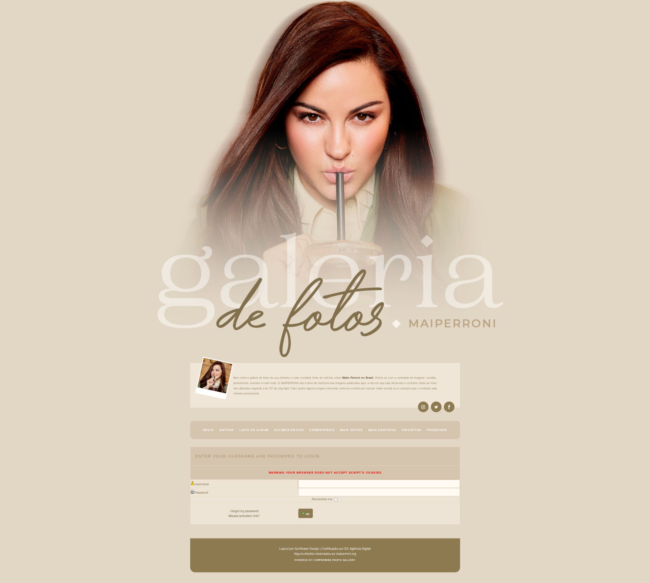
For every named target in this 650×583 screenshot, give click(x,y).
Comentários (322, 430)
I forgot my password (244, 511)
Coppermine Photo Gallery (334, 560)
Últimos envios (289, 430)
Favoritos (411, 430)
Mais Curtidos (382, 430)
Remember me (322, 499)
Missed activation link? (244, 515)
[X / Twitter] (436, 407)
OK (308, 514)
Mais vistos (351, 430)
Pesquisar (437, 430)
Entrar (227, 430)
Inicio (208, 430)
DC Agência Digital (357, 548)
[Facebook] (449, 407)
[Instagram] (423, 407)
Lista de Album (254, 430)
